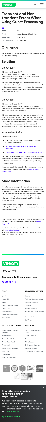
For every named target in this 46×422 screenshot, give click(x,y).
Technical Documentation (34, 299)
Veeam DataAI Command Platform (10, 331)
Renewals (28, 305)
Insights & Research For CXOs (33, 331)
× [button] (43, 388)
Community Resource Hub (34, 317)
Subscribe (7, 282)
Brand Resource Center (10, 314)
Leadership (5, 299)
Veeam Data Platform (9, 339)
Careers (4, 302)
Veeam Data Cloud (8, 342)
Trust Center (6, 317)
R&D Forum (28, 320)
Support (27, 296)
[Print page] (3, 27)
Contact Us (6, 308)
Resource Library (31, 339)
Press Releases (7, 311)
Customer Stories (31, 348)
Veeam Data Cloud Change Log (34, 312)
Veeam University (31, 308)
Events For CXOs (30, 335)
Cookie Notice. (12, 411)
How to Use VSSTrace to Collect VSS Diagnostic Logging (24, 152)
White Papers (29, 342)
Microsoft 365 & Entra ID (10, 348)
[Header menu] (41, 4)
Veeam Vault (6, 345)
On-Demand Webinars (32, 345)
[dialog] (23, 403)
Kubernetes (6, 354)
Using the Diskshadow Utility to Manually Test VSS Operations (22, 147)
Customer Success (31, 302)
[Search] (35, 4)
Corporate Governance (10, 305)
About (4, 296)
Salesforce (5, 351)
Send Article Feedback (12, 230)
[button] (23, 416)
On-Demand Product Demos (34, 351)
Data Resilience (7, 335)
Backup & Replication (9, 357)
